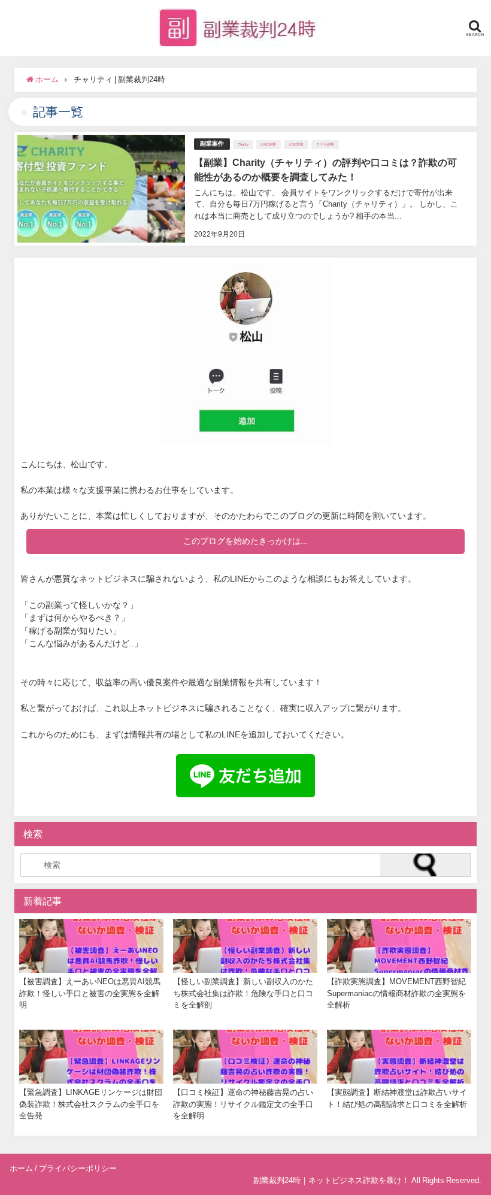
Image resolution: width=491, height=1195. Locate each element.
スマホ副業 (325, 144)
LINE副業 (268, 144)
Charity (243, 144)
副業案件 (212, 143)
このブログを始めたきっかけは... (245, 541)
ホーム (21, 1168)
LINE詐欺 (296, 144)
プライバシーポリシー (78, 1168)
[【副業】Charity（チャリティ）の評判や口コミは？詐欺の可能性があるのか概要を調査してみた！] (245, 189)
